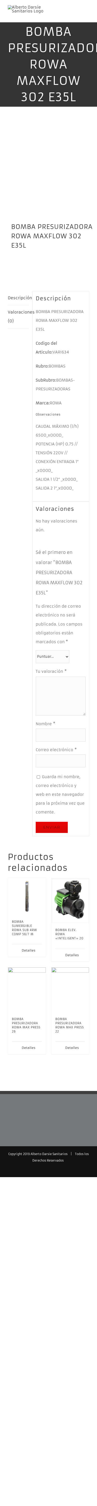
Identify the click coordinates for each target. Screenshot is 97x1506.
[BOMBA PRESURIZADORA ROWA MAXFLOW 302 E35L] (48, 168)
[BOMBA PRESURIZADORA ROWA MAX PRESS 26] (27, 989)
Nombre (45, 723)
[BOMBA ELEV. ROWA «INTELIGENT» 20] (70, 900)
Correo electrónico (56, 749)
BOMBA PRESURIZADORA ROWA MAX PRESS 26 (26, 1025)
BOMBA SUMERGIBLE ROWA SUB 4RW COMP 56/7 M (24, 928)
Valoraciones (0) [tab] (18, 316)
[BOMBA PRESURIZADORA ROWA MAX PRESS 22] (70, 989)
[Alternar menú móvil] (87, 14)
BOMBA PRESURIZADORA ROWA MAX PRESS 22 (69, 1025)
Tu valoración (51, 671)
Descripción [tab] (18, 297)
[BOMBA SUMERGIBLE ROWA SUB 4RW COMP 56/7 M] (27, 896)
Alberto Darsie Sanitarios (49, 1154)
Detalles (28, 950)
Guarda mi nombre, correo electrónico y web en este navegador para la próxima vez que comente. (60, 794)
